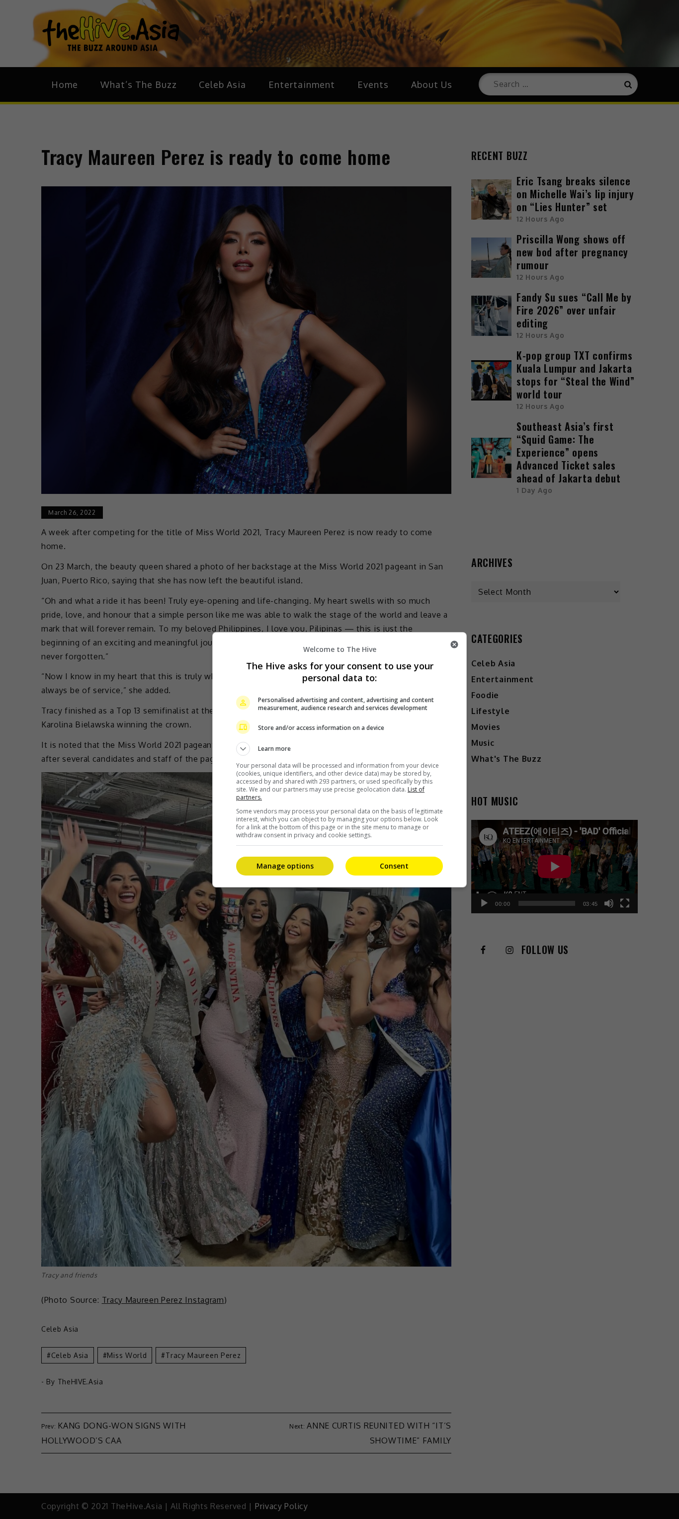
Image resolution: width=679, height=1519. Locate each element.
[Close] (454, 644)
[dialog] (339, 759)
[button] (339, 749)
